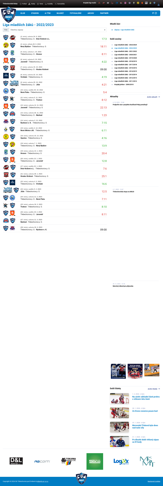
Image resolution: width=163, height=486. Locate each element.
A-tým (47, 13)
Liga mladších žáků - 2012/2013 (125, 78)
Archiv (91, 13)
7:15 (104, 122)
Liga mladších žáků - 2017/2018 (125, 64)
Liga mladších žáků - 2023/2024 (125, 45)
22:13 (103, 107)
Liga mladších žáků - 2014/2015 (125, 71)
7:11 (104, 199)
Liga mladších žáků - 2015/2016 (125, 68)
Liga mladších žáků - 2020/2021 (125, 55)
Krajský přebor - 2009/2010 (124, 84)
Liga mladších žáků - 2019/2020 (125, 58)
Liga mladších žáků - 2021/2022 (125, 51)
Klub (23, 13)
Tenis (41, 4)
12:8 (104, 161)
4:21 (104, 84)
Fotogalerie (75, 13)
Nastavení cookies (154, 481)
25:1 (104, 176)
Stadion (35, 13)
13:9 (104, 145)
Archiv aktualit (153, 97)
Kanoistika (61, 4)
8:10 (104, 206)
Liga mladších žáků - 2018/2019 (125, 61)
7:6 (105, 168)
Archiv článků (154, 389)
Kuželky (50, 4)
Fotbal (24, 4)
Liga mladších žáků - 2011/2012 (125, 81)
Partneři (104, 13)
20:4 (104, 153)
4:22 (104, 61)
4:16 (104, 138)
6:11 (104, 130)
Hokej (33, 4)
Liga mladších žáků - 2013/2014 (125, 74)
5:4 (105, 92)
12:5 (104, 191)
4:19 (104, 77)
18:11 (103, 46)
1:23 (104, 115)
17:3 (104, 38)
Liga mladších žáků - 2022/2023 (125, 48)
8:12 (104, 100)
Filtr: (6, 30)
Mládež (60, 13)
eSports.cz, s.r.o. (42, 481)
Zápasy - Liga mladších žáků (124, 30)
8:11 (104, 54)
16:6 (104, 183)
